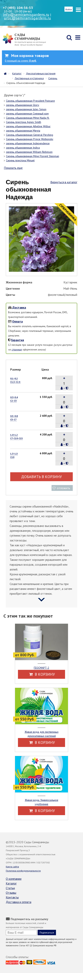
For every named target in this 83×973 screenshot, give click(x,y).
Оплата (17, 321)
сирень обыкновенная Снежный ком (27, 113)
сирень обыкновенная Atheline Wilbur (28, 126)
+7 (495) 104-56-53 (18, 7)
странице (17, 349)
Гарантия (17, 340)
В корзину (44, 674)
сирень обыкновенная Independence (28, 143)
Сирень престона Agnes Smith (23, 122)
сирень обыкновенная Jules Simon (26, 109)
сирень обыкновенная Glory (22, 105)
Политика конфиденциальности (23, 870)
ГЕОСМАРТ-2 (41, 667)
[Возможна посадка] (61, 388)
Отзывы (11, 893)
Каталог (11, 883)
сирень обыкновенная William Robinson (29, 152)
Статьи (10, 888)
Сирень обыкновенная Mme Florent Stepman (32, 156)
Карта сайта (12, 866)
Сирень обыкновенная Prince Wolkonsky (29, 139)
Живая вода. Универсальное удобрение (41, 802)
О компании (13, 879)
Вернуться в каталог (63, 182)
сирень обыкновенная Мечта (23, 130)
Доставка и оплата (18, 902)
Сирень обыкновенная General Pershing (29, 135)
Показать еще (13, 168)
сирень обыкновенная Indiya (23, 147)
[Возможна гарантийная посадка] (67, 388)
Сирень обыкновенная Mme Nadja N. (27, 118)
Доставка (19, 307)
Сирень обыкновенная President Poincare (30, 100)
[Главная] (6, 73)
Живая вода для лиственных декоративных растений (41, 734)
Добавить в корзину (41, 476)
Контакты (12, 897)
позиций (20, 60)
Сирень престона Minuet (20, 160)
